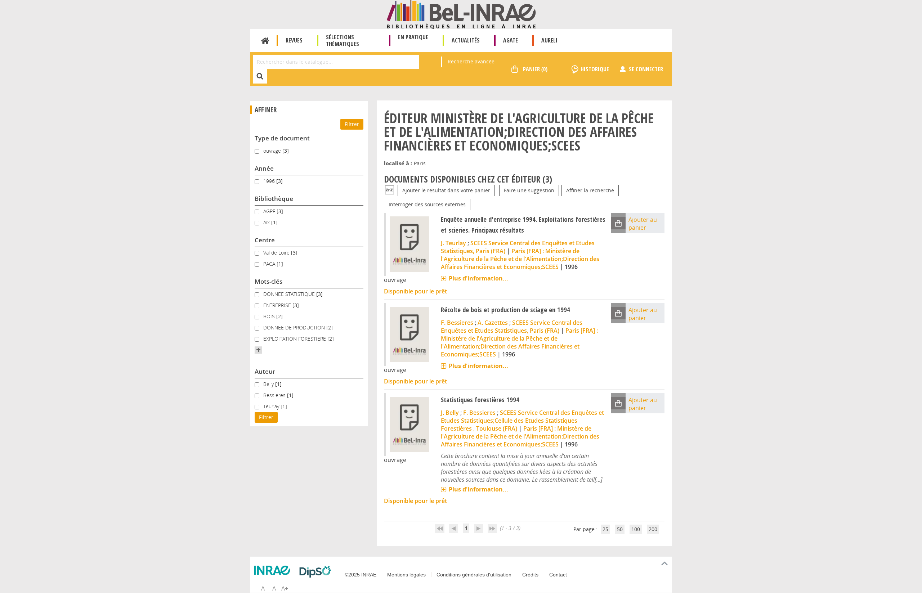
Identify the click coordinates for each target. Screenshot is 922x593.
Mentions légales (406, 575)
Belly (269, 384)
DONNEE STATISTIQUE (289, 294)
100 (635, 529)
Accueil (265, 40)
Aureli (549, 40)
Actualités (466, 40)
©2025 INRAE (360, 575)
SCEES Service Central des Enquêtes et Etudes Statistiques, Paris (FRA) (511, 326)
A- (264, 588)
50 (620, 529)
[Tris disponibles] (389, 190)
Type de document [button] (282, 138)
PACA (270, 263)
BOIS (269, 316)
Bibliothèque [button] (274, 198)
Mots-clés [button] (268, 281)
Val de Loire (277, 252)
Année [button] (264, 168)
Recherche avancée (471, 61)
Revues (294, 40)
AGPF (270, 211)
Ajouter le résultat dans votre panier (446, 190)
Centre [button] (265, 240)
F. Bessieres (457, 323)
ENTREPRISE (277, 305)
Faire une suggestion (529, 190)
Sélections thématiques (342, 40)
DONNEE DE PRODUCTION (294, 327)
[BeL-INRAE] (461, 13)
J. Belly (450, 413)
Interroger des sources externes (427, 204)
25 (605, 529)
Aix (267, 222)
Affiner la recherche (590, 190)
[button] (258, 350)
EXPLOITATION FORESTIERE (295, 338)
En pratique (413, 37)
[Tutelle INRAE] (274, 570)
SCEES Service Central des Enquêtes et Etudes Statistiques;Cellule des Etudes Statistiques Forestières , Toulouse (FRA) (522, 420)
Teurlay (272, 406)
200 (653, 529)
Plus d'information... (478, 278)
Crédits (530, 575)
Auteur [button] (265, 371)
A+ (284, 588)
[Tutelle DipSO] (317, 572)
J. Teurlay (453, 243)
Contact (558, 575)
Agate (510, 40)
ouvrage (272, 150)
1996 (269, 181)
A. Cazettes (493, 323)
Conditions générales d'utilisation (474, 575)
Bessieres (275, 395)
